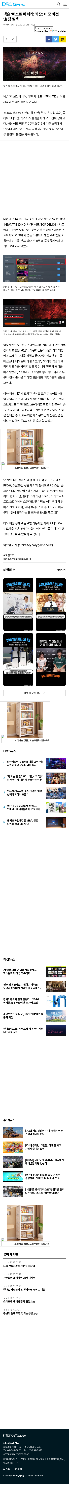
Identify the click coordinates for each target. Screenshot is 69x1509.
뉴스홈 (6, 1469)
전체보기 (61, 570)
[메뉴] (65, 4)
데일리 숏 (9, 570)
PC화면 (18, 1469)
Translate (60, 31)
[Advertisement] (34, 176)
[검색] (58, 4)
